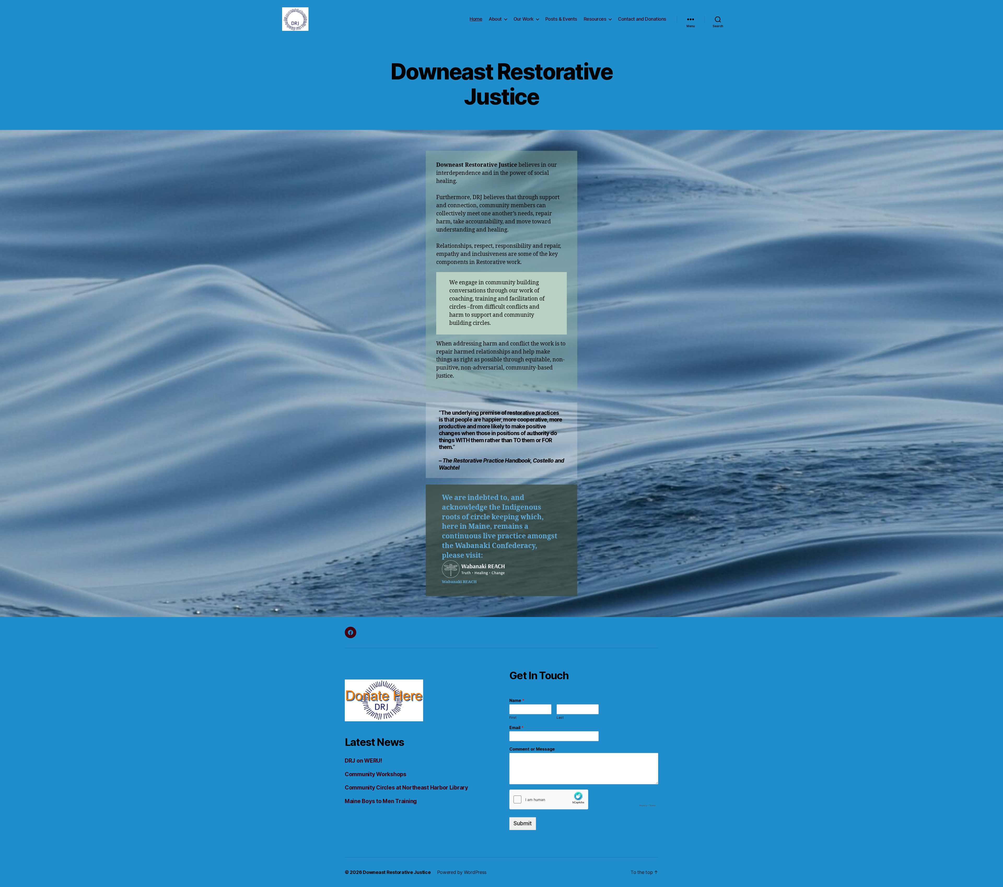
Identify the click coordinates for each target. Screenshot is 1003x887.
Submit (523, 823)
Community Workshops (375, 774)
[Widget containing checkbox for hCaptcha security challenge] (583, 799)
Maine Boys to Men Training (381, 801)
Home (476, 19)
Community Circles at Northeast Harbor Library (406, 787)
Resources (595, 19)
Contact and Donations (642, 19)
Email (516, 727)
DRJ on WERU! (363, 760)
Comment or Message (532, 749)
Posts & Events (561, 19)
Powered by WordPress (462, 872)
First (512, 717)
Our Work (524, 19)
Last (560, 717)
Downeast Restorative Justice (396, 872)
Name (516, 700)
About (495, 19)
